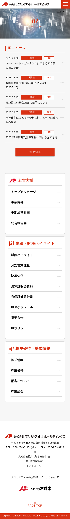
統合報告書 (19, 223)
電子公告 (17, 317)
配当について (20, 381)
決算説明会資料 (22, 286)
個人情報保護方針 (35, 461)
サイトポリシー (35, 466)
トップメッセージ (23, 191)
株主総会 (17, 391)
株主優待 (17, 370)
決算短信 (17, 275)
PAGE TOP (35, 505)
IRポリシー (19, 328)
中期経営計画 (20, 212)
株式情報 (17, 360)
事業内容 (17, 202)
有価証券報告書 (22, 296)
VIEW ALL (35, 152)
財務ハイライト (22, 255)
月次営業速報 (20, 265)
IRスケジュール (22, 307)
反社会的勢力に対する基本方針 (35, 456)
